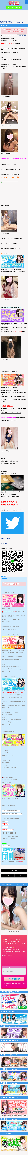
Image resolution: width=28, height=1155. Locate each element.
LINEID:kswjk (4, 543)
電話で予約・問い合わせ (14, 7)
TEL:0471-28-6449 (5, 538)
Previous (2, 908)
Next (25, 908)
